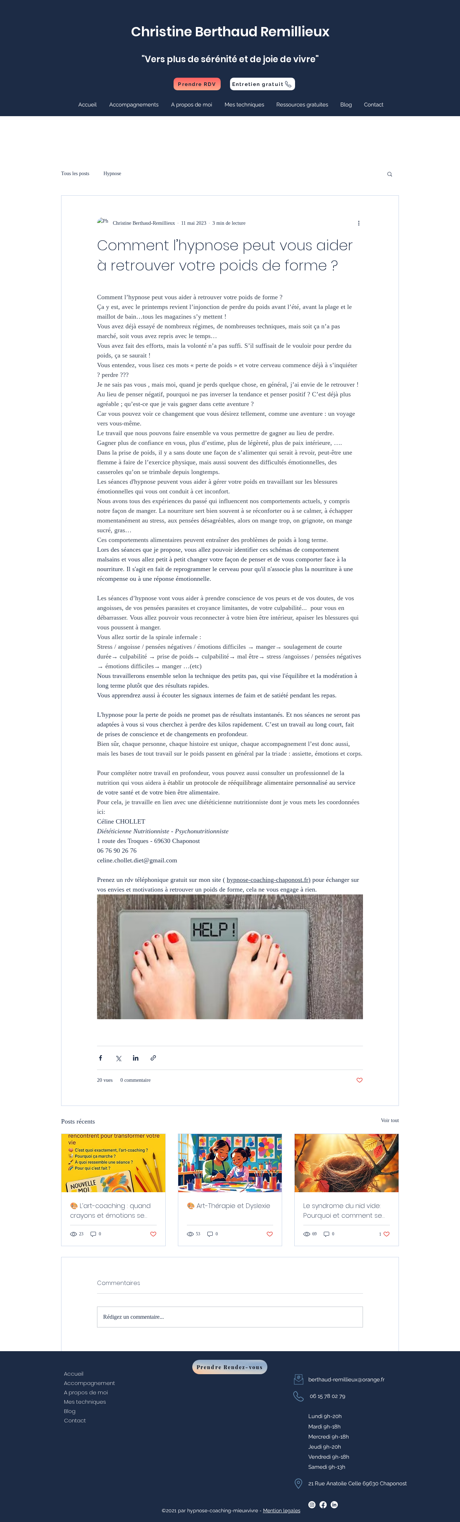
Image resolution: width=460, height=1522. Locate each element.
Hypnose (112, 173)
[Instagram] (312, 1504)
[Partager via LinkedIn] (135, 1057)
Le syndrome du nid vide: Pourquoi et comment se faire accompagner (342, 1210)
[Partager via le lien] (153, 1057)
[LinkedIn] (334, 1504)
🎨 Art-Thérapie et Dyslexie (228, 1205)
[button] (135, 105)
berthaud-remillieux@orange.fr (346, 1379)
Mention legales (281, 1510)
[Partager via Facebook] (100, 1057)
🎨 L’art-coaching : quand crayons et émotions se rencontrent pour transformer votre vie (110, 1210)
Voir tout (390, 1120)
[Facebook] (323, 1504)
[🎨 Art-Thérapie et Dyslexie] (230, 1163)
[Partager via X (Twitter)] (118, 1057)
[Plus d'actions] (358, 223)
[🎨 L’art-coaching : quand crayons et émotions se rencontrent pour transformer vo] (113, 1163)
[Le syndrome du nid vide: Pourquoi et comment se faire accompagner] (347, 1163)
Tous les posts (75, 173)
